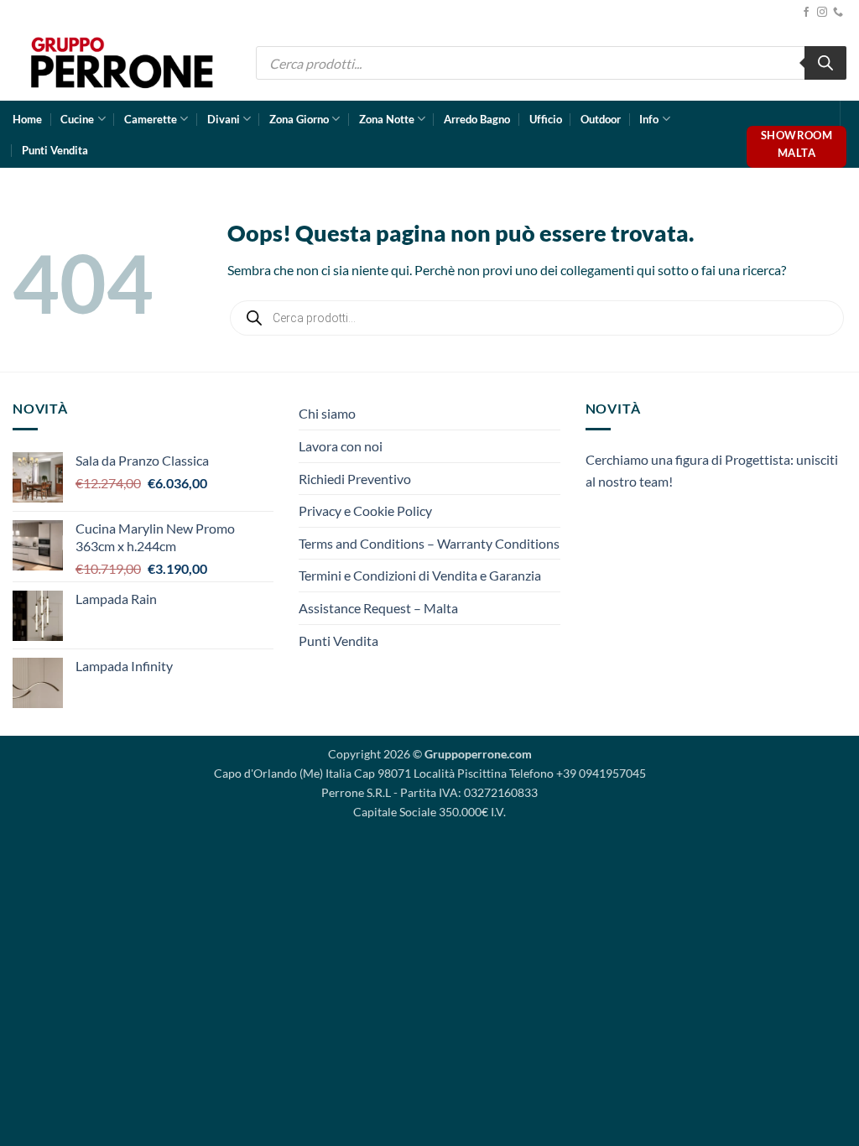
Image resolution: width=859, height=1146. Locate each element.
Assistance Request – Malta (378, 608)
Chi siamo (327, 413)
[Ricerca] (825, 63)
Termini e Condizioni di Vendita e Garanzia (420, 575)
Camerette (150, 119)
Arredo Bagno (477, 119)
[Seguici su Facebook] (806, 12)
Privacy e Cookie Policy (365, 510)
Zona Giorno (299, 119)
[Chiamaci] (838, 12)
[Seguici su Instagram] (822, 12)
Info (649, 119)
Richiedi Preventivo (355, 479)
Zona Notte (386, 119)
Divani (223, 119)
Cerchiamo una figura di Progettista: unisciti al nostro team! (712, 470)
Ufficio (545, 119)
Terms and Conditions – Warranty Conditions (429, 543)
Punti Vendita (55, 150)
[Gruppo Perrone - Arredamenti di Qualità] (122, 62)
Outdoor (600, 119)
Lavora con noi (341, 446)
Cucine (77, 119)
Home (27, 119)
